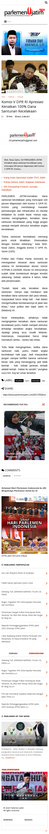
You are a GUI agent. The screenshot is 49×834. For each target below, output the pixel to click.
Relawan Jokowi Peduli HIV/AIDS (22, 432)
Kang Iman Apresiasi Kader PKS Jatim (24, 177)
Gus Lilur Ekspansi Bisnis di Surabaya (21, 740)
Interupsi (20, 97)
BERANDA (8, 819)
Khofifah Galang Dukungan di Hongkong (21, 455)
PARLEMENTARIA (10, 769)
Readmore (10, 757)
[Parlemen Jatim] (24, 15)
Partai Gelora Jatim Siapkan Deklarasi (24, 182)
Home (3, 97)
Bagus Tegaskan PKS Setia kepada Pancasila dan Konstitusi (24, 793)
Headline (11, 97)
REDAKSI (28, 819)
